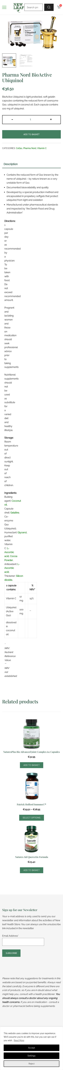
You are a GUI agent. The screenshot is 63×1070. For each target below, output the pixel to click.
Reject (32, 1063)
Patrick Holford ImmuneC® (31, 804)
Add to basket (31, 134)
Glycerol (22, 532)
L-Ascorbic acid (9, 552)
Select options (31, 818)
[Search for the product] (49, 7)
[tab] (31, 164)
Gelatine (14, 512)
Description (11, 164)
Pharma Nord (29, 148)
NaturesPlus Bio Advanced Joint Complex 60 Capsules (31, 751)
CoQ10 (19, 148)
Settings (31, 1056)
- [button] (12, 119)
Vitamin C (42, 148)
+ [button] (51, 119)
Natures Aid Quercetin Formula (31, 856)
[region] (31, 1048)
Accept (31, 1048)
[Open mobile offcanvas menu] (4, 7)
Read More (19, 1040)
